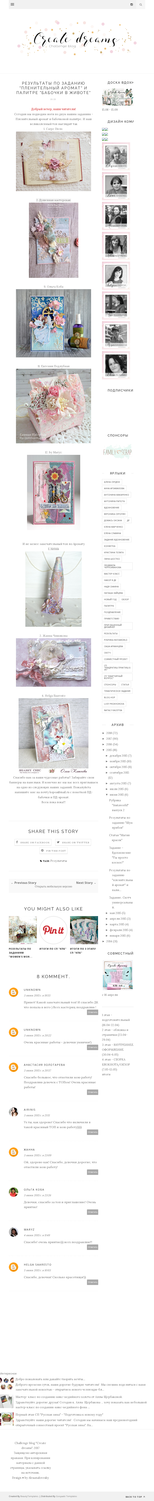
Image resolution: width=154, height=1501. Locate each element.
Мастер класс (112, 573)
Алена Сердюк (112, 481)
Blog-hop (109, 697)
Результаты (58, 861)
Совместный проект (116, 659)
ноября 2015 (118, 761)
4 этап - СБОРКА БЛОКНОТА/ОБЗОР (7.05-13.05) (116, 1064)
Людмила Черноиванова (112, 566)
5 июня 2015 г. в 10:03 (37, 1270)
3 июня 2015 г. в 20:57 (37, 1070)
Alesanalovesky (39, 1478)
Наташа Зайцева (113, 593)
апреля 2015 (118, 918)
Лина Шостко (112, 558)
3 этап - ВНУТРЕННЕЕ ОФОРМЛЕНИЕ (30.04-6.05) (117, 1050)
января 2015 (118, 935)
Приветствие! (111, 618)
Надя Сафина (111, 586)
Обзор (125, 599)
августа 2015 (118, 783)
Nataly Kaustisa (113, 710)
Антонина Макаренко (116, 494)
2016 (109, 744)
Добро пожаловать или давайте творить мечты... (50, 1379)
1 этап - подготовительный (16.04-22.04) (116, 1020)
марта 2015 (117, 924)
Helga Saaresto (38, 1264)
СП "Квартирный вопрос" (113, 677)
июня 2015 (117, 794)
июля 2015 (117, 789)
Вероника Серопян (114, 514)
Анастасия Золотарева (44, 1065)
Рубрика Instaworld (115, 639)
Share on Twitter (75, 842)
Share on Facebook (35, 842)
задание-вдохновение (116, 539)
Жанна (29, 1149)
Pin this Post (56, 850)
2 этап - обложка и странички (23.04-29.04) (115, 1035)
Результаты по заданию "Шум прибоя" (121, 822)
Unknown (32, 989)
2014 (109, 941)
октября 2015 (118, 767)
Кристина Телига (114, 552)
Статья (125, 684)
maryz (29, 1229)
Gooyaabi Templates (66, 1496)
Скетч (107, 652)
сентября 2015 (119, 772)
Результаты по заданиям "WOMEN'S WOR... (20, 952)
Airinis (30, 1109)
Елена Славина (112, 533)
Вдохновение (111, 507)
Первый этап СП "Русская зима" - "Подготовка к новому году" (59, 1414)
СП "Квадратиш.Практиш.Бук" (117, 667)
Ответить (92, 1012)
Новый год (110, 599)
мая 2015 (115, 913)
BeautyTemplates (29, 1496)
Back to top (134, 1496)
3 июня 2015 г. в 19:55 (37, 995)
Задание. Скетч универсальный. (121, 902)
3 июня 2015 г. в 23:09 (37, 1155)
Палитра (109, 605)
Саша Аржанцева (113, 646)
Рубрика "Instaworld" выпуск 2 (119, 805)
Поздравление (112, 612)
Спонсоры (110, 684)
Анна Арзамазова (114, 488)
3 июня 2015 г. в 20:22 (37, 1035)
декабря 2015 (118, 755)
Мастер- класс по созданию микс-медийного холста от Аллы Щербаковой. (69, 1397)
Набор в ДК (110, 580)
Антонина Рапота (114, 501)
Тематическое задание (117, 691)
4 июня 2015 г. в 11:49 (37, 1235)
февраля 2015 (119, 930)
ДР (128, 520)
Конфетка (109, 546)
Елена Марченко (113, 526)
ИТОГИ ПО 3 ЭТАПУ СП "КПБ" (83, 950)
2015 (109, 750)
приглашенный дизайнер (113, 626)
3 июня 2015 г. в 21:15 (37, 1115)
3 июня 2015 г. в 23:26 (37, 1195)
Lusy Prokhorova (114, 703)
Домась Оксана (113, 520)
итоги (106, 1074)
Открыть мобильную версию (53, 886)
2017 (109, 738)
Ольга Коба (34, 1189)
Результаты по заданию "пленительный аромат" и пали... (121, 880)
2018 (109, 733)
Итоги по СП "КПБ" (52, 948)
